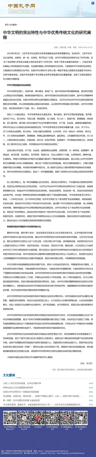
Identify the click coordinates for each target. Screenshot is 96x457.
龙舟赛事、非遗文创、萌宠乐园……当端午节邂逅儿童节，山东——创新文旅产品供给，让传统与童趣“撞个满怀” (43, 396)
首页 (6, 25)
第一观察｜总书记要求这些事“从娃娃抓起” (21, 400)
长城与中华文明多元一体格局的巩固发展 (21, 392)
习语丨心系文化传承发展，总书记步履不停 (22, 383)
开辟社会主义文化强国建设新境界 (18, 388)
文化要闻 (12, 25)
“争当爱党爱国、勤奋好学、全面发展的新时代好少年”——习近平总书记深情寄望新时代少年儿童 (43, 405)
